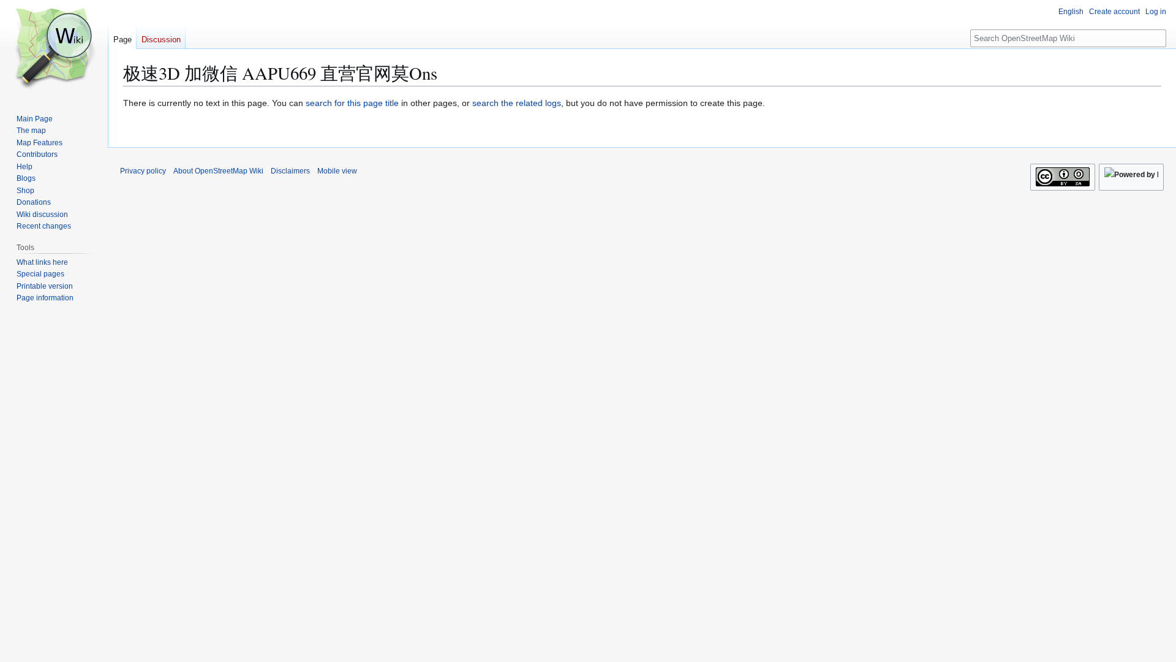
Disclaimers (290, 171)
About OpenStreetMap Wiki (218, 171)
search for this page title (352, 103)
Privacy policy (143, 171)
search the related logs (516, 103)
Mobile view (337, 171)
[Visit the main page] (54, 49)
